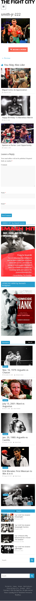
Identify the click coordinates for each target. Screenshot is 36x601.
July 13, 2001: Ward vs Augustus (13, 405)
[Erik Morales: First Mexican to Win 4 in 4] (15, 448)
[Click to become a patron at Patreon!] (18, 48)
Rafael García (18, 476)
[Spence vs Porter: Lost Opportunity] (17, 125)
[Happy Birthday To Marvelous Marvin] (15, 97)
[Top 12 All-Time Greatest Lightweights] (7, 546)
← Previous (6, 58)
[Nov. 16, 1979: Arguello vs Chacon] (17, 347)
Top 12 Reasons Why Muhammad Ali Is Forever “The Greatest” (22, 538)
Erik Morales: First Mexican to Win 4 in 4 (17, 472)
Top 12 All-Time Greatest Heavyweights (22, 517)
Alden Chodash (16, 408)
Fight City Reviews (27, 587)
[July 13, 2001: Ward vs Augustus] (16, 380)
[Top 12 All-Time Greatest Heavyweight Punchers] (7, 525)
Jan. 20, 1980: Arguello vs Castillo (15, 438)
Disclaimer (22, 589)
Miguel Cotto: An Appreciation (14, 90)
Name (3, 193)
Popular (19, 512)
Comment (4, 165)
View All (30, 342)
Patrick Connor (21, 504)
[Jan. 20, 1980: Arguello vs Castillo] (16, 414)
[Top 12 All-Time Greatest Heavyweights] (7, 514)
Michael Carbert (19, 375)
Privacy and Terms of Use (13, 589)
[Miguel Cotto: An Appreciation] (16, 69)
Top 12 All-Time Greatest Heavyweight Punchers (22, 527)
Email (3, 204)
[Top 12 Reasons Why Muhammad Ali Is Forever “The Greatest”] (7, 535)
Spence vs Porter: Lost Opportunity (16, 145)
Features (15, 587)
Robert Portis (18, 442)
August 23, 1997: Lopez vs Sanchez (18, 500)
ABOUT (28, 589)
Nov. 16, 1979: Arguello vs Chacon (15, 371)
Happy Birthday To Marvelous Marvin (17, 117)
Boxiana (5, 366)
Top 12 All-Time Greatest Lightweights (22, 548)
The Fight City (8, 587)
